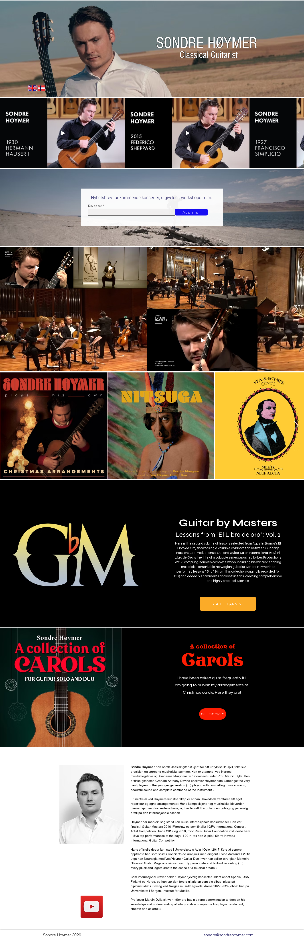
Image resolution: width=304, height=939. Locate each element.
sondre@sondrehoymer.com (228, 934)
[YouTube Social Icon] (92, 907)
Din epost (95, 205)
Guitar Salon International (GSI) (253, 553)
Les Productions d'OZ (206, 553)
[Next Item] (298, 132)
